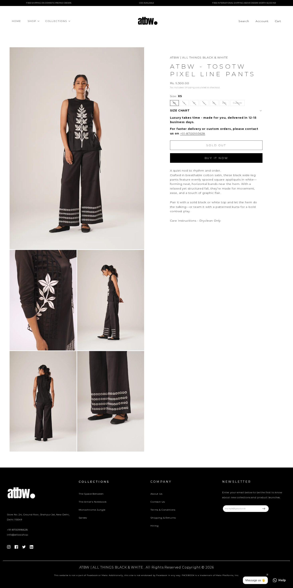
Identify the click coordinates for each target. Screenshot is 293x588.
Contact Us (157, 501)
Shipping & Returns (163, 517)
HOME (16, 21)
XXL (225, 104)
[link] (262, 21)
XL (215, 104)
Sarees (83, 517)
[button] (244, 21)
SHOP (32, 21)
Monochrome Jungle (92, 509)
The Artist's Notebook (93, 501)
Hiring (154, 525)
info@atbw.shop (17, 534)
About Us (156, 493)
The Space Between (91, 493)
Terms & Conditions (162, 509)
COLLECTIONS (56, 21)
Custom (239, 104)
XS (176, 104)
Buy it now (216, 158)
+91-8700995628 (192, 133)
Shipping (190, 88)
